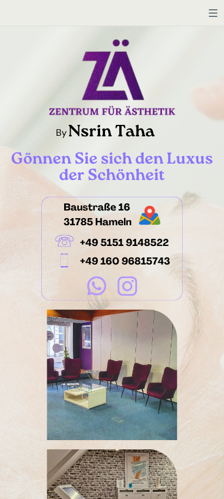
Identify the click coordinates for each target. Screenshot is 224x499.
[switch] (213, 13)
